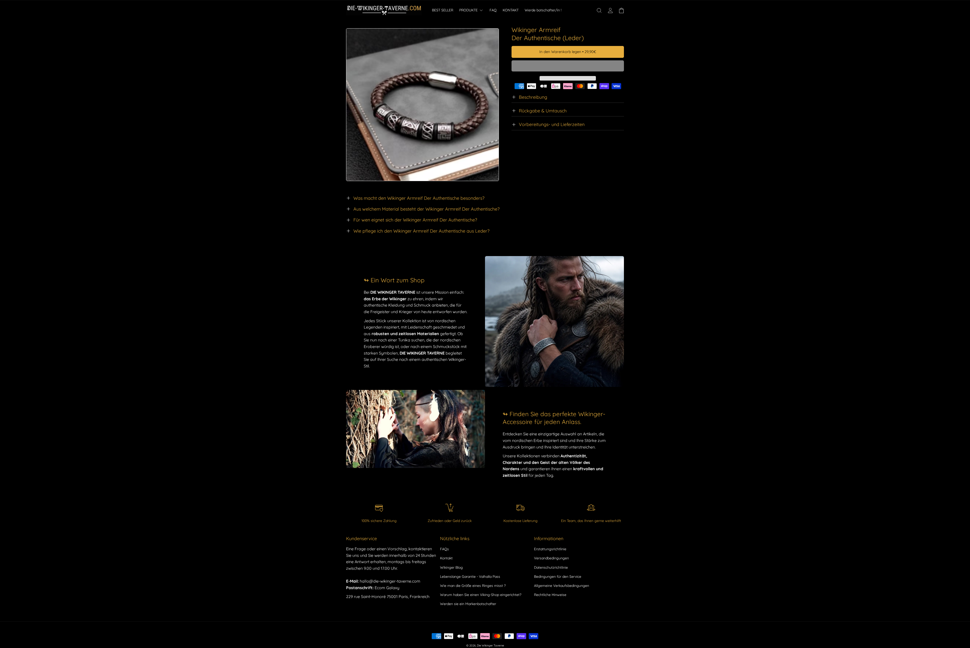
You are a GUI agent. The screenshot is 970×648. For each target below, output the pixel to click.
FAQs (444, 549)
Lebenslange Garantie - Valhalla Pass (470, 576)
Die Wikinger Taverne (490, 645)
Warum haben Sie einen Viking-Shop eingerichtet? (480, 594)
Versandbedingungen (551, 558)
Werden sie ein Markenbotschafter (468, 604)
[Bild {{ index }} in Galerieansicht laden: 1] (422, 105)
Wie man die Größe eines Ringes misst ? (473, 585)
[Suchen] (599, 10)
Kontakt (446, 558)
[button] (568, 66)
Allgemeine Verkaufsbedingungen (561, 585)
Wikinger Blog (451, 567)
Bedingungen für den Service (557, 576)
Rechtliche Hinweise (550, 594)
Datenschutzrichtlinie (551, 567)
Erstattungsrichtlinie (550, 549)
